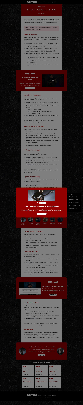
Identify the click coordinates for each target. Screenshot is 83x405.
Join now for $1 (41, 213)
